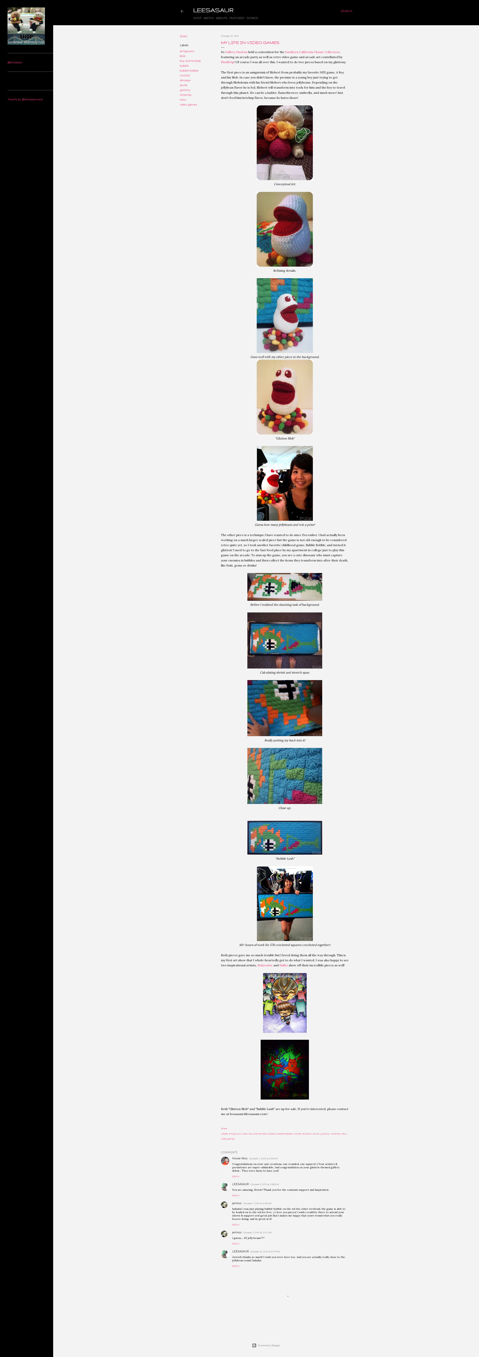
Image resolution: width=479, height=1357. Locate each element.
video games (188, 104)
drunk (183, 85)
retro (183, 99)
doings (252, 18)
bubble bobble (189, 70)
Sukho (284, 965)
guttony (185, 90)
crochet (185, 75)
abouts (221, 18)
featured (237, 18)
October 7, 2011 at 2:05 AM (257, 1203)
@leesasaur (14, 62)
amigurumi (187, 51)
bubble (184, 65)
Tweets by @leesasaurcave (25, 99)
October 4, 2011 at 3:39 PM (263, 1158)
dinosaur (185, 80)
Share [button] (183, 36)
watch (209, 18)
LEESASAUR (240, 1184)
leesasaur (213, 10)
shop (197, 18)
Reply (236, 1176)
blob (182, 56)
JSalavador (265, 965)
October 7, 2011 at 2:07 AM (257, 1232)
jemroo (237, 1203)
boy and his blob (190, 61)
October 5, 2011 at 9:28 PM (264, 1184)
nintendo (186, 95)
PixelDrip (227, 62)
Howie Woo (240, 1158)
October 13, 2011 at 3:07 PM (265, 1251)
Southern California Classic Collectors (312, 52)
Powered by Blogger (269, 1345)
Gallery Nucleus (236, 52)
